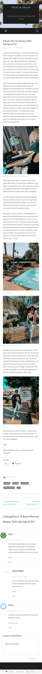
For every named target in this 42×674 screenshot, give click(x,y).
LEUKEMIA (10, 477)
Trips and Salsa (18, 47)
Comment (32, 658)
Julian (16, 483)
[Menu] (6, 31)
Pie (19, 487)
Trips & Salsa (21, 7)
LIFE (15, 477)
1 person (16, 623)
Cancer (7, 483)
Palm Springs (9, 487)
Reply (10, 562)
